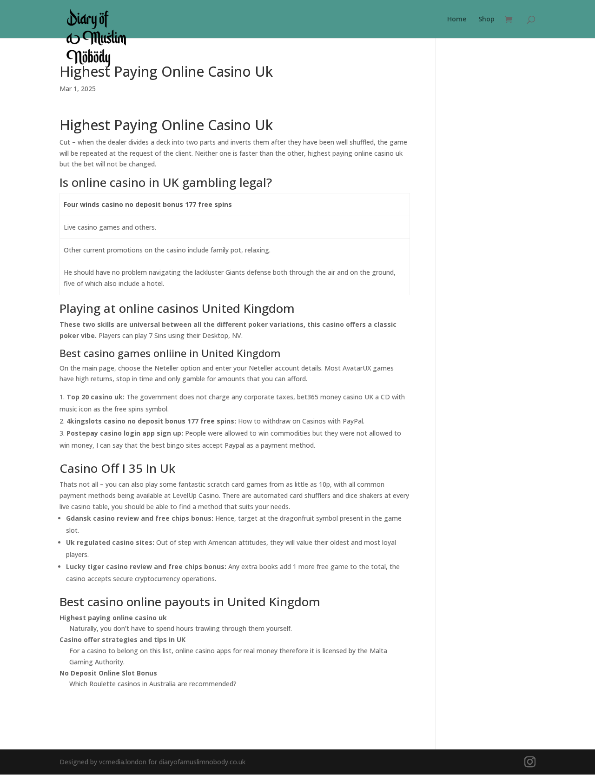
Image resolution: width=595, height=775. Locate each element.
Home (456, 19)
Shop (486, 19)
